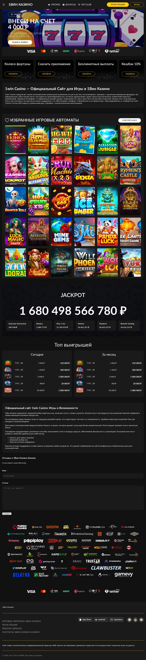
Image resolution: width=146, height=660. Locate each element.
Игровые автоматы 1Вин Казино (21, 621)
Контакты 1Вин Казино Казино (21, 632)
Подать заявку (20, 42)
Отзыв (5, 483)
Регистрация (118, 4)
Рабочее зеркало (12, 629)
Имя (4, 471)
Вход (137, 4)
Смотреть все (129, 120)
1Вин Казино (21, 4)
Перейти (13, 74)
